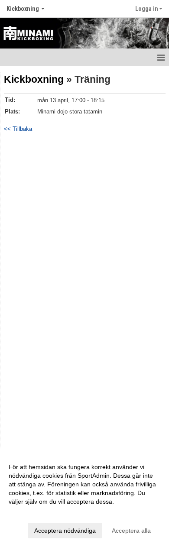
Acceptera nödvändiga (65, 530)
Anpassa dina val (32, 512)
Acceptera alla (131, 530)
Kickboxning (34, 79)
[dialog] (84, 498)
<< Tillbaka (18, 129)
